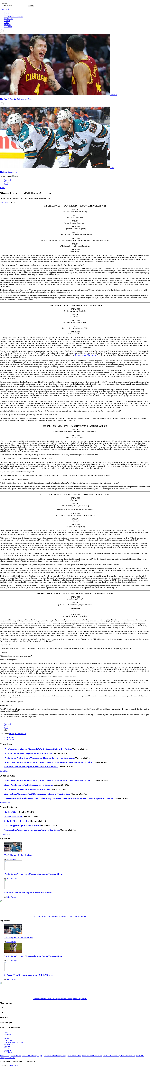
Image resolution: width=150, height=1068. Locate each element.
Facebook (7, 180)
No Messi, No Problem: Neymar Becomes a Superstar (28, 753)
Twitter (6, 182)
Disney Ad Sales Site (7, 1058)
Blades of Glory (11, 812)
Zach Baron (6, 202)
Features (7, 13)
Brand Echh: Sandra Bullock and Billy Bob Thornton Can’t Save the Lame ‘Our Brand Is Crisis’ (48, 762)
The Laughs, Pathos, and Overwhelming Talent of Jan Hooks (32, 830)
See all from (4, 771)
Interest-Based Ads (74, 1056)
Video (6, 23)
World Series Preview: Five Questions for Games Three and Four (33, 874)
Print (6, 184)
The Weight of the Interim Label (18, 855)
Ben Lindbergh (11, 878)
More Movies (9, 737)
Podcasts (7, 21)
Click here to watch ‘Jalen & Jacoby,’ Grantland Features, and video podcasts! (60, 916)
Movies (2, 188)
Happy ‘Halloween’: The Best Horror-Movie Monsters (28, 785)
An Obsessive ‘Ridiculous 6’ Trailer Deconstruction (27, 789)
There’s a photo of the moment (85, 355)
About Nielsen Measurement (92, 1056)
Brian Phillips (11, 897)
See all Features (5, 834)
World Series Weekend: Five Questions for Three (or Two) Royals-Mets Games (39, 758)
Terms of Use (4, 1056)
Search (4, 6)
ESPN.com (8, 27)
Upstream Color (20, 734)
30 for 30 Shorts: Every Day (17, 821)
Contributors (8, 19)
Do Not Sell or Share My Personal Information (119, 1056)
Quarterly (7, 25)
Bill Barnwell (11, 859)
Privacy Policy (16, 1056)
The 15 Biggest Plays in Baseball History (22, 825)
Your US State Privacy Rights (32, 1056)
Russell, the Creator (13, 816)
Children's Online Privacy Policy (55, 1056)
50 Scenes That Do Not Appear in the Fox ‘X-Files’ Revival (31, 767)
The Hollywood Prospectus (13, 17)
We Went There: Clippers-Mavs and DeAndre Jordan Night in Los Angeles (38, 749)
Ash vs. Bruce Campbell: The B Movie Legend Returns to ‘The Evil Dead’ (37, 794)
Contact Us (140, 1056)
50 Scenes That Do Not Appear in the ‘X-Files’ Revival (28, 893)
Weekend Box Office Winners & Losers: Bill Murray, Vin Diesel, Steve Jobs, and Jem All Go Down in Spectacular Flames (59, 798)
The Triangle (8, 15)
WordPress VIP (14, 1065)
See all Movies (5, 802)
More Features (9, 739)
